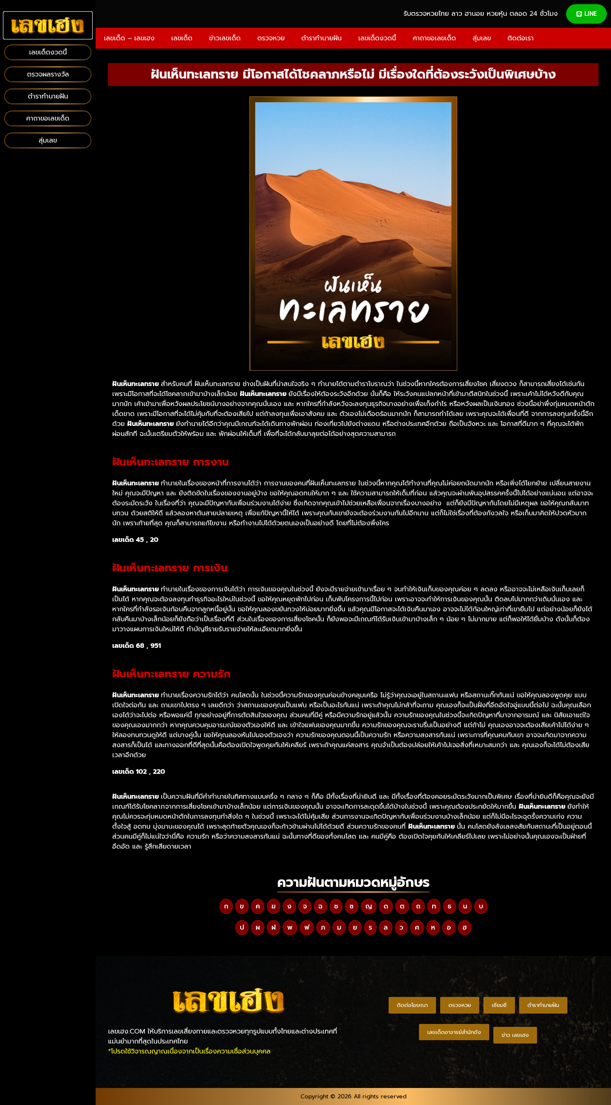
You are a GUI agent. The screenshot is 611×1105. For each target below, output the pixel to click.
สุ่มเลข (482, 38)
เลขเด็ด (181, 38)
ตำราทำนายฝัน (321, 38)
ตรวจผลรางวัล (48, 74)
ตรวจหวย (271, 38)
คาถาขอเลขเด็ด (434, 38)
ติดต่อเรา (521, 38)
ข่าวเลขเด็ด (225, 38)
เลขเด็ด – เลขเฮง (129, 38)
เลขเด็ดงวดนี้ (377, 38)
